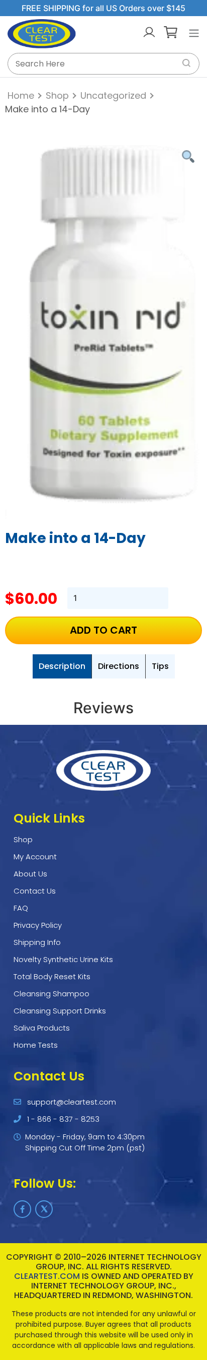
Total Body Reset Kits (52, 976)
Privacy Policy (38, 925)
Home (21, 95)
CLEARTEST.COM (47, 1276)
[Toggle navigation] (194, 33)
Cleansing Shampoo (51, 993)
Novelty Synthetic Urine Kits (63, 959)
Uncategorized (113, 95)
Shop (57, 95)
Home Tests (36, 1045)
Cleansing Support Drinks (60, 1010)
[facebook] (22, 1209)
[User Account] (149, 33)
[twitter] (44, 1209)
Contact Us (35, 891)
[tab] (62, 666)
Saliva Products (42, 1028)
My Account (35, 856)
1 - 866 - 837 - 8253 (63, 1119)
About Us (30, 873)
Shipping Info (37, 942)
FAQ (21, 908)
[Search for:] (103, 64)
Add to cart (103, 630)
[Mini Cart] (170, 33)
